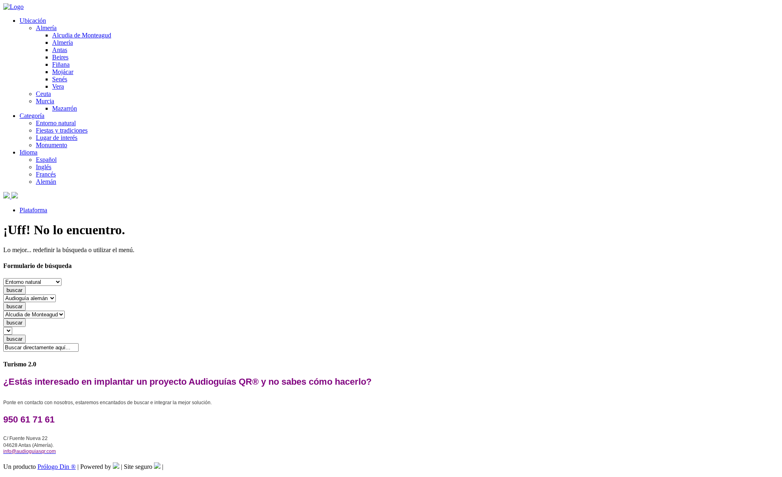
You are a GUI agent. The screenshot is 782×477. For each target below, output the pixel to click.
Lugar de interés (56, 137)
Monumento (51, 145)
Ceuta (43, 93)
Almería (46, 27)
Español (46, 159)
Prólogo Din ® (56, 466)
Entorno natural (56, 123)
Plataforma (33, 210)
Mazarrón (64, 108)
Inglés (43, 166)
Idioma (28, 152)
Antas (59, 49)
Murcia (45, 101)
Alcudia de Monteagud (81, 35)
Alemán (46, 181)
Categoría (32, 115)
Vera (58, 86)
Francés (46, 174)
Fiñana (61, 64)
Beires (60, 57)
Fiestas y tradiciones (62, 130)
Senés (59, 79)
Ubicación (33, 20)
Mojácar (62, 71)
